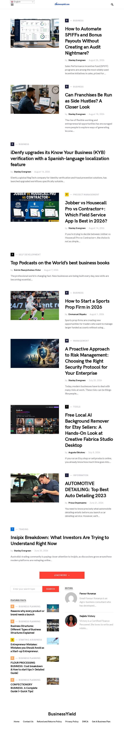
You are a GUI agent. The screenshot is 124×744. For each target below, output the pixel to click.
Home (16, 721)
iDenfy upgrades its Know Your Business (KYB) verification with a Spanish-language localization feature (60, 159)
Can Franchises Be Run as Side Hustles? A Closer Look (88, 101)
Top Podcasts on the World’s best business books (60, 263)
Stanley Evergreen (77, 60)
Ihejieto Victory (87, 616)
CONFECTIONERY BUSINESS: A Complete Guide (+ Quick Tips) (24, 688)
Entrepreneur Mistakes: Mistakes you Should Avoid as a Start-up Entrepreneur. (27, 648)
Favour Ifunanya (88, 593)
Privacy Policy (71, 721)
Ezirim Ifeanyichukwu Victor (27, 270)
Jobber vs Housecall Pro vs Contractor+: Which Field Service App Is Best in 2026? (86, 212)
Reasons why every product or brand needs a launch (27, 612)
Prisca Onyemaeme (77, 503)
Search (50, 589)
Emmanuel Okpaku (77, 314)
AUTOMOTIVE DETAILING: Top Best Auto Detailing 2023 (87, 490)
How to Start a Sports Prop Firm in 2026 (87, 304)
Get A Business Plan (101, 721)
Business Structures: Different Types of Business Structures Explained (26, 629)
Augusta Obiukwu (77, 452)
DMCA (85, 721)
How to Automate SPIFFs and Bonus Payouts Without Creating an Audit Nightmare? (83, 41)
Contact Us (28, 721)
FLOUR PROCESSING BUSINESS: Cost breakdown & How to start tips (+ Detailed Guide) (27, 668)
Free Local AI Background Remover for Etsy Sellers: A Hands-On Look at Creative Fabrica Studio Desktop (89, 430)
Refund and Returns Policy (49, 721)
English (16, 2)
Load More (60, 575)
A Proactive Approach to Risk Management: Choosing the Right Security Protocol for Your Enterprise (87, 361)
